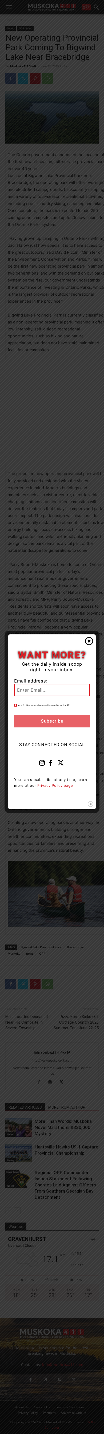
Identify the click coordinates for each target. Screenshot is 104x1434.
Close (89, 641)
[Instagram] (42, 764)
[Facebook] (51, 764)
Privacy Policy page (55, 785)
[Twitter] (61, 764)
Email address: (31, 681)
